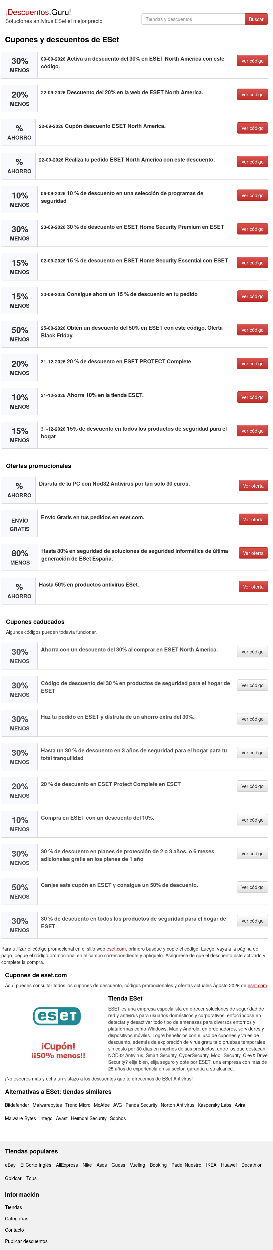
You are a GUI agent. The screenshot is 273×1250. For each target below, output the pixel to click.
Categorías (16, 1218)
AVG (117, 1104)
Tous (31, 1178)
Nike (87, 1164)
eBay (10, 1164)
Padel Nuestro (186, 1164)
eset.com (116, 948)
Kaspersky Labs (214, 1104)
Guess (118, 1164)
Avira (240, 1104)
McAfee (102, 1104)
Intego (46, 1118)
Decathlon (252, 1164)
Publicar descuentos (26, 1241)
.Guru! (38, 11)
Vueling (137, 1164)
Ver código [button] (252, 60)
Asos (102, 1164)
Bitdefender (17, 1104)
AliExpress (67, 1164)
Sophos (118, 1118)
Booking (158, 1164)
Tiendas (13, 1207)
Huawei (229, 1164)
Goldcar (13, 1178)
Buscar (256, 19)
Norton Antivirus (177, 1104)
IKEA (211, 1164)
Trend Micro (78, 1104)
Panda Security (141, 1104)
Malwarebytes (47, 1104)
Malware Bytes (20, 1118)
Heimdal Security (89, 1118)
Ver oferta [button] (253, 485)
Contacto (14, 1229)
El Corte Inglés (35, 1164)
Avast (62, 1118)
